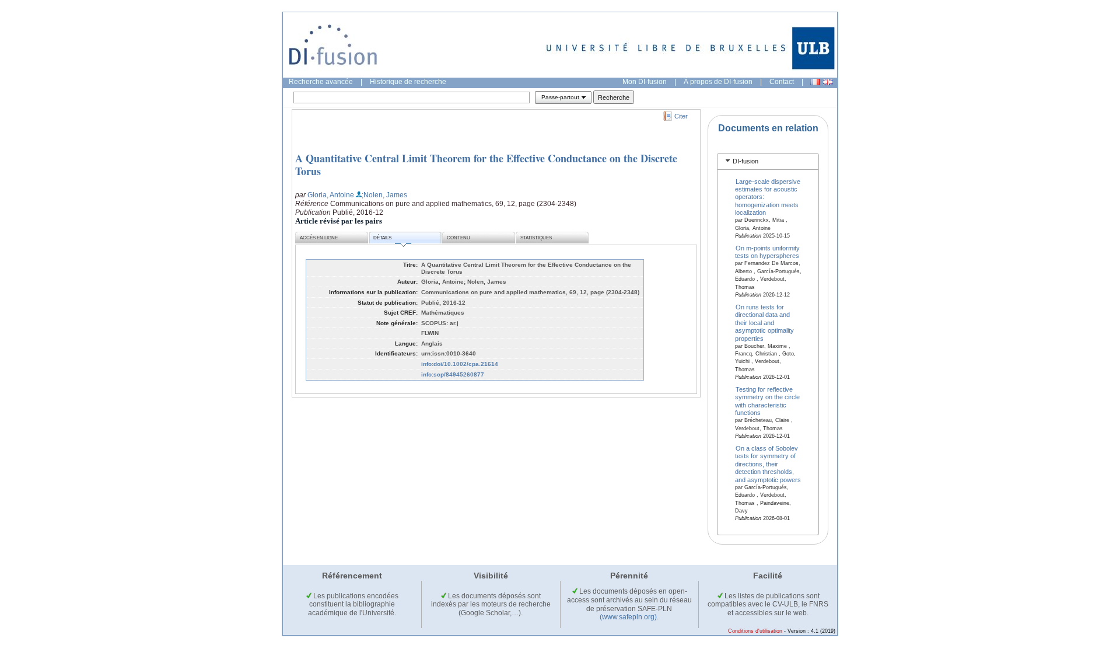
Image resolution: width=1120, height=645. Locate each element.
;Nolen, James (384, 195)
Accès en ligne (319, 237)
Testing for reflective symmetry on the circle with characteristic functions (767, 401)
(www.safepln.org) (628, 617)
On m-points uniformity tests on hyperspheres (767, 252)
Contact (781, 82)
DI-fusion (745, 161)
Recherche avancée (321, 82)
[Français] (815, 82)
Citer (681, 116)
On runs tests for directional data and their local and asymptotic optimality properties (764, 322)
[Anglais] (827, 82)
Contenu (458, 237)
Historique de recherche (408, 82)
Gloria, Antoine (330, 195)
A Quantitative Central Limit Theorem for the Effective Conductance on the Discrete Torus (486, 165)
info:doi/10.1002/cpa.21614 (459, 364)
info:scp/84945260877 (452, 374)
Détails (382, 237)
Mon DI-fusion (644, 82)
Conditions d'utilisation (755, 631)
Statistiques (536, 237)
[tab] (768, 161)
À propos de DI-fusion (718, 82)
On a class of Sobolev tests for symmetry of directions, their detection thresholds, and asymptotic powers (768, 464)
